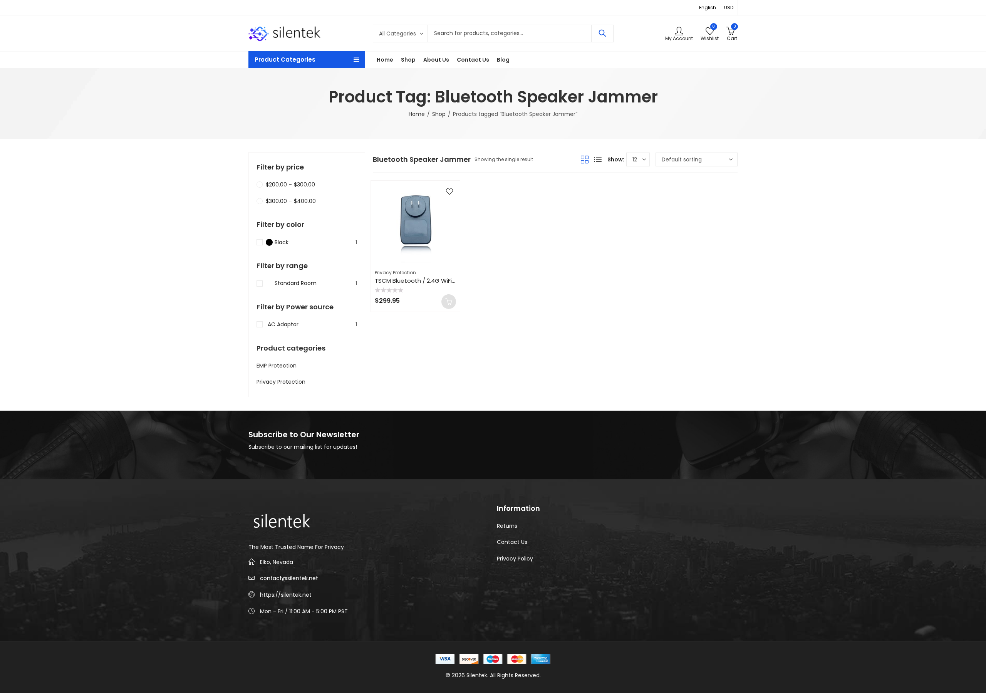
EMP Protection (277, 365)
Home (417, 114)
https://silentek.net (286, 595)
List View (598, 159)
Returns (507, 526)
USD (728, 7)
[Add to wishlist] (449, 191)
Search (602, 33)
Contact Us (512, 542)
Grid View (585, 159)
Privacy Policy (515, 558)
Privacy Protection (395, 272)
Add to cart (448, 301)
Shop (439, 114)
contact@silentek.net (289, 578)
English (707, 7)
